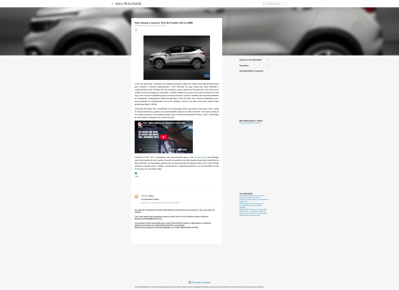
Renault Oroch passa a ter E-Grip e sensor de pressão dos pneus (251, 196)
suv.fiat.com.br (200, 157)
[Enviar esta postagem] (136, 174)
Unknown (145, 196)
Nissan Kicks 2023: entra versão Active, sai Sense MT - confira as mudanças (253, 210)
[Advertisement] (177, 261)
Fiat (136, 176)
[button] (136, 30)
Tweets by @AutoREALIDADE (249, 123)
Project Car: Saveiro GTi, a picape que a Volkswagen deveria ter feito (253, 214)
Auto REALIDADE (128, 3)
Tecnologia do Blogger (201, 282)
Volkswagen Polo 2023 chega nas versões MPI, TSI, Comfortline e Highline (251, 205)
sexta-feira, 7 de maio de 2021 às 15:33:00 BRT (160, 203)
